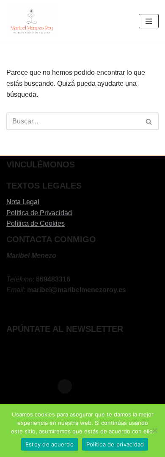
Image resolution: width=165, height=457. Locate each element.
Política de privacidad (115, 444)
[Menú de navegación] (149, 21)
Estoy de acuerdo (49, 444)
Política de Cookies (35, 223)
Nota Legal (22, 201)
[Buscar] (149, 121)
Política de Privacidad (39, 212)
